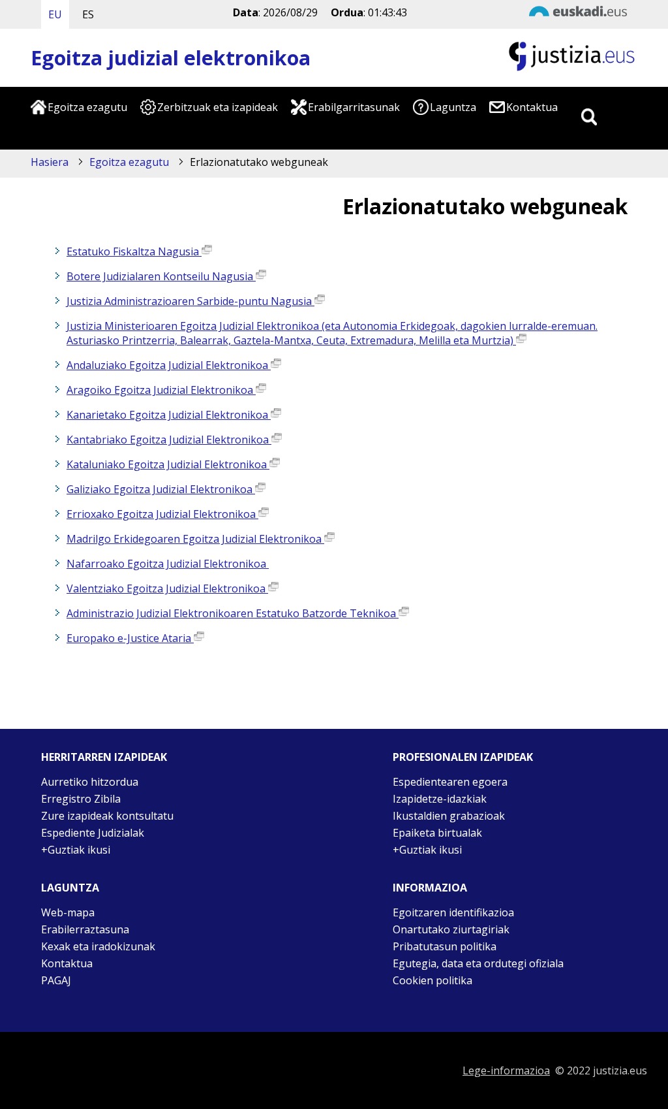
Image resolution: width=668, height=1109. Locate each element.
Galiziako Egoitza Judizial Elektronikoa (161, 489)
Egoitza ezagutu (87, 107)
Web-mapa (68, 912)
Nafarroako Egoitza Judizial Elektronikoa (168, 563)
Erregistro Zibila (81, 799)
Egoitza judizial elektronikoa (171, 57)
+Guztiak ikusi (75, 850)
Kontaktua (532, 107)
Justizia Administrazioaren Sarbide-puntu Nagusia (190, 301)
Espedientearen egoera (450, 782)
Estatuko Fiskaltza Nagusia (134, 251)
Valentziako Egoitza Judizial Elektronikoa (167, 588)
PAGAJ (56, 980)
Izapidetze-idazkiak (440, 799)
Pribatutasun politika (444, 946)
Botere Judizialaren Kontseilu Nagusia (161, 276)
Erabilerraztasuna (85, 929)
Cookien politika (432, 980)
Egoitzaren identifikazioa (453, 912)
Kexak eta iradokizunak (98, 946)
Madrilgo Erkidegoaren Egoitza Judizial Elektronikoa (195, 539)
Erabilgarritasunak (354, 107)
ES (88, 14)
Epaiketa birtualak (437, 833)
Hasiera (49, 162)
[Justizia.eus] (572, 69)
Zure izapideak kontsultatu (107, 816)
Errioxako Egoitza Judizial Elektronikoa (162, 514)
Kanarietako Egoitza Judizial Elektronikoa (169, 415)
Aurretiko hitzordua (89, 782)
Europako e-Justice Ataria (130, 638)
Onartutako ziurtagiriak (451, 929)
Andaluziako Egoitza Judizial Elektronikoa (169, 365)
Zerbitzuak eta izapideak (217, 107)
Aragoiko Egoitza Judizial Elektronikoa (161, 390)
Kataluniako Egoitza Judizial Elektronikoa (168, 464)
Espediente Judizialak (92, 833)
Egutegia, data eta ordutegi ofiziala (478, 963)
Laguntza (453, 107)
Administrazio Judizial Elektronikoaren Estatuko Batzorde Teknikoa (233, 613)
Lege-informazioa (506, 1070)
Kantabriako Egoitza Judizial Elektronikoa (169, 439)
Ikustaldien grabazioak (449, 816)
